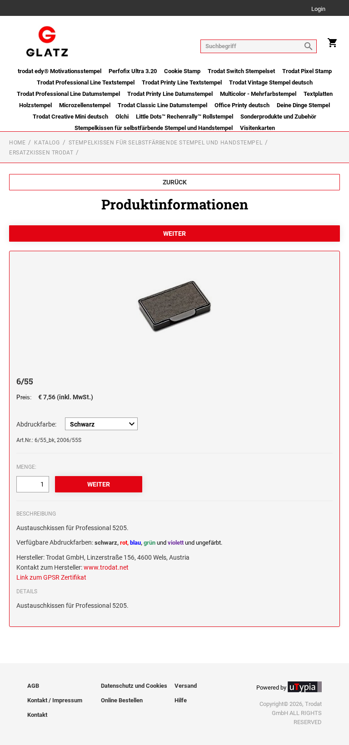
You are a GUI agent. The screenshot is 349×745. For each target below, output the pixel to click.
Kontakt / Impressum (54, 700)
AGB (33, 685)
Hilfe (180, 700)
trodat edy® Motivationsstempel (59, 71)
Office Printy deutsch (241, 105)
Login (318, 9)
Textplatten (318, 93)
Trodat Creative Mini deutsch (70, 116)
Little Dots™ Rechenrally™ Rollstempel (184, 116)
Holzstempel (35, 105)
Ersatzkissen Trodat (41, 152)
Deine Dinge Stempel (303, 105)
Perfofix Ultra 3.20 (133, 71)
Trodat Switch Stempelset (241, 71)
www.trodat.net (106, 567)
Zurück (175, 182)
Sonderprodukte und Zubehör (278, 116)
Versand (185, 685)
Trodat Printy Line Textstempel (182, 82)
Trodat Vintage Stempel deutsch (271, 82)
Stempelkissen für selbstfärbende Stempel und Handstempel (154, 127)
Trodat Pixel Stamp (307, 71)
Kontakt (37, 714)
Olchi (122, 116)
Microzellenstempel (84, 105)
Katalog (47, 142)
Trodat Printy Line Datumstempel (170, 93)
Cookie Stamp (182, 71)
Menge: (26, 467)
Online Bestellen (122, 700)
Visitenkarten (257, 127)
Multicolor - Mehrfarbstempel (258, 93)
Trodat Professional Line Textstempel (86, 82)
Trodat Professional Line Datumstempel (68, 93)
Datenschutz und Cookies (134, 685)
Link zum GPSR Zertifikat (51, 577)
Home (17, 142)
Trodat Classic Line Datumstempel (162, 105)
